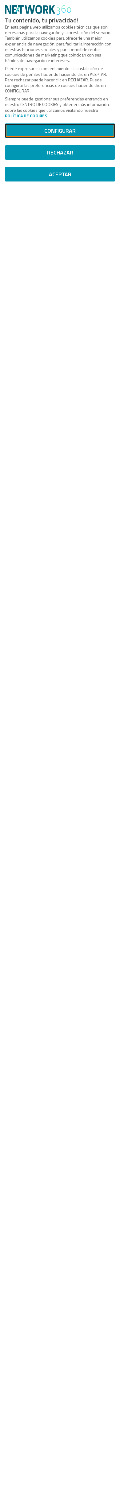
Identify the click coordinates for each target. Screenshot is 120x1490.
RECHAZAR (60, 152)
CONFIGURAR (60, 131)
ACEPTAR (60, 174)
